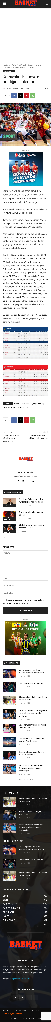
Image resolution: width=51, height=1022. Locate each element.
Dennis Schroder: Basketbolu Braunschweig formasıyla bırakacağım (31, 768)
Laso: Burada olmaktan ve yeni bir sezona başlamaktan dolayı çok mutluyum (33, 713)
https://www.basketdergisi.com (25, 476)
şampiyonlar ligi (38, 403)
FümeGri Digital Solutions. (12, 1014)
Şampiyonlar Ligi (34, 65)
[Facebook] (14, 95)
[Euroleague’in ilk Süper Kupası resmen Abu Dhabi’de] (9, 742)
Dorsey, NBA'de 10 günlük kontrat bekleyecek (11, 438)
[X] (20, 95)
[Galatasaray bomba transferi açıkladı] (9, 515)
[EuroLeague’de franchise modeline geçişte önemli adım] (9, 673)
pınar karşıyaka (9, 407)
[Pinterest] (26, 95)
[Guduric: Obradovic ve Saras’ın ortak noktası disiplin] (9, 755)
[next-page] (8, 538)
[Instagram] (23, 481)
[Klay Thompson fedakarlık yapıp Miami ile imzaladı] (9, 728)
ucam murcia (23, 407)
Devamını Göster (24, 779)
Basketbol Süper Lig (7, 518)
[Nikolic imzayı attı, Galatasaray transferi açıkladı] (9, 528)
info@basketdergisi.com (20, 978)
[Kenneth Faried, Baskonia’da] (9, 687)
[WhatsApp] (32, 95)
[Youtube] (33, 481)
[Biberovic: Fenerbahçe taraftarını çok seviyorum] (9, 700)
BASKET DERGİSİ (13, 89)
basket (16, 403)
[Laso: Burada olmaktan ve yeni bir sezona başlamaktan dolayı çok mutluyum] (9, 714)
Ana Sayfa (6, 65)
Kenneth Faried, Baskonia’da (31, 684)
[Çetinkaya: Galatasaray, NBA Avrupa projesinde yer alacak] (9, 502)
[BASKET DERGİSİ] (4, 89)
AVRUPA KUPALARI (19, 65)
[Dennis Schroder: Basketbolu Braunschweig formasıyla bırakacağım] (9, 769)
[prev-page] (4, 538)
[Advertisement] (25, 34)
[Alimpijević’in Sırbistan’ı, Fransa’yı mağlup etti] (9, 815)
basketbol (25, 403)
